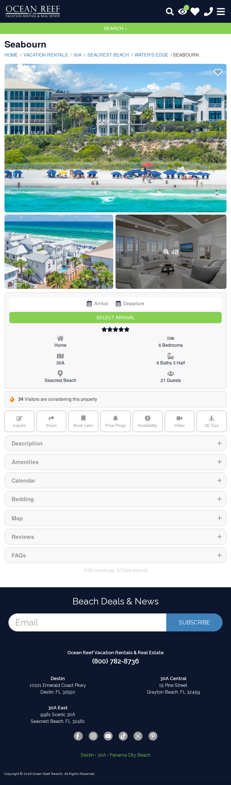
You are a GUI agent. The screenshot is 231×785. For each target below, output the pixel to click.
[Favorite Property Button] (217, 70)
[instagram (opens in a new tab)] (93, 736)
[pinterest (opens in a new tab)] (152, 736)
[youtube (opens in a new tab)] (108, 736)
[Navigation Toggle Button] (220, 11)
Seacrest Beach (108, 54)
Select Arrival (115, 317)
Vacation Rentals (46, 54)
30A (78, 54)
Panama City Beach (130, 755)
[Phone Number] (208, 11)
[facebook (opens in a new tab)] (78, 736)
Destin (87, 755)
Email (26, 622)
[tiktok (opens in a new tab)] (123, 736)
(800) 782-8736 (115, 661)
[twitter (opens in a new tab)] (138, 736)
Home (11, 54)
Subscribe (194, 622)
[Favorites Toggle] (194, 11)
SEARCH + (115, 28)
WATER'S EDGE (151, 54)
